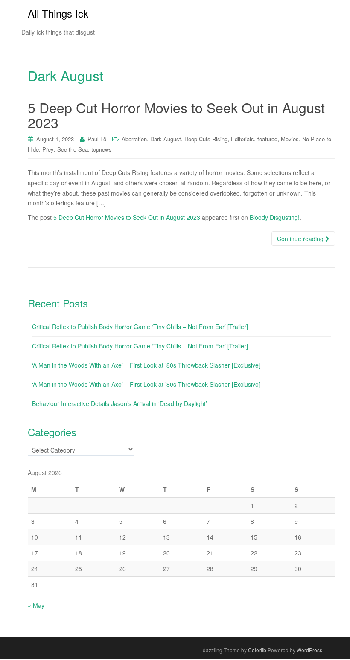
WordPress (309, 650)
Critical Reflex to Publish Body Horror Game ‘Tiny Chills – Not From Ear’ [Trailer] (140, 326)
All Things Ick (58, 13)
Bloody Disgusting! (275, 217)
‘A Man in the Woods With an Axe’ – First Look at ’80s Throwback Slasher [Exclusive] (146, 365)
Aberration (134, 139)
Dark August (165, 139)
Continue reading (301, 238)
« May (36, 605)
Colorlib (257, 650)
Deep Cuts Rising (206, 139)
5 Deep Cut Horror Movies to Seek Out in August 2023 (176, 114)
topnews (101, 149)
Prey (48, 149)
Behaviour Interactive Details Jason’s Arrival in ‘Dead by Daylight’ (119, 403)
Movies (290, 139)
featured (267, 139)
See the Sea (72, 149)
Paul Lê (97, 139)
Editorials (242, 139)
